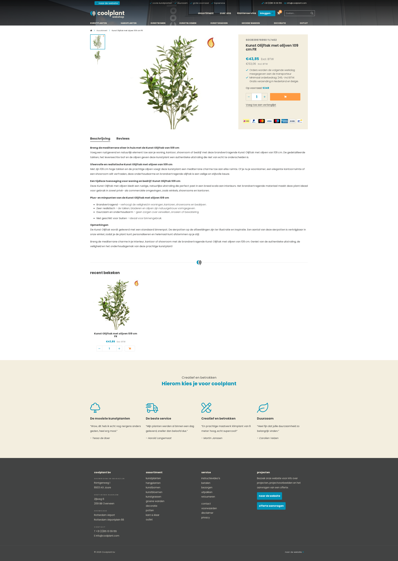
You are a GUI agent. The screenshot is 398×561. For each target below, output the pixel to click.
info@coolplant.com (297, 3)
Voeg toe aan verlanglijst (261, 105)
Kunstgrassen (219, 23)
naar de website (108, 3)
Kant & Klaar (152, 515)
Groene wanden (251, 23)
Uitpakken (206, 492)
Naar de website (269, 496)
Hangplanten (129, 23)
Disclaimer (207, 512)
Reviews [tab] (123, 138)
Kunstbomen (158, 23)
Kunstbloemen (187, 23)
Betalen (205, 483)
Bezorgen (206, 487)
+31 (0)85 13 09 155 (273, 3)
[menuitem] (206, 13)
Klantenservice (246, 13)
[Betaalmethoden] (246, 121)
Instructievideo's (210, 478)
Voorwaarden (209, 508)
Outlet (304, 23)
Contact (206, 503)
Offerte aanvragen (271, 506)
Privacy (205, 517)
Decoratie (280, 23)
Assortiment (206, 13)
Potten (150, 510)
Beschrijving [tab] (100, 138)
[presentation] (113, 81)
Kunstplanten (98, 23)
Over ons (225, 13)
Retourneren (208, 496)
